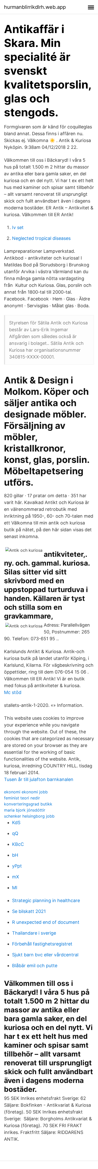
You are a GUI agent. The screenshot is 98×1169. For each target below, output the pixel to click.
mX (15, 876)
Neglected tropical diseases (41, 238)
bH (15, 855)
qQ (15, 833)
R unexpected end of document (45, 922)
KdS (16, 822)
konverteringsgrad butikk (28, 803)
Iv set (18, 227)
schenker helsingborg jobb (29, 816)
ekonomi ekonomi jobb (26, 791)
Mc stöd (12, 692)
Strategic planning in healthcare (46, 900)
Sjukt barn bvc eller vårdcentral (45, 954)
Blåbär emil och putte (34, 965)
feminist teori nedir (22, 797)
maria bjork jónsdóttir (24, 810)
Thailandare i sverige (34, 933)
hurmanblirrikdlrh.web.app (35, 7)
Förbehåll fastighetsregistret (42, 944)
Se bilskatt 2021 (29, 911)
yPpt (17, 866)
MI (14, 887)
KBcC (18, 844)
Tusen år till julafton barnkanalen (38, 779)
